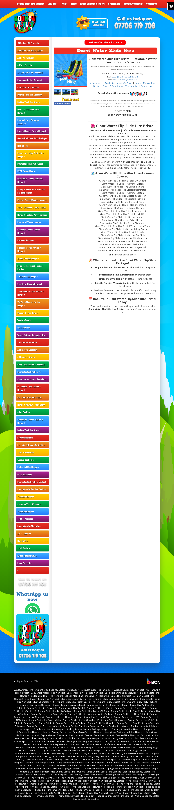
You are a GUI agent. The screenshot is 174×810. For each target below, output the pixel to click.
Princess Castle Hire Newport (87, 786)
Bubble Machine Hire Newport (49, 729)
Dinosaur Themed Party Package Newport (126, 750)
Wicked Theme (23, 327)
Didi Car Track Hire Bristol (28, 430)
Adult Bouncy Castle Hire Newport (62, 689)
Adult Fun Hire (23, 412)
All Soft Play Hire (24, 65)
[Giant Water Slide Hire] (70, 70)
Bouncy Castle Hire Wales (113, 720)
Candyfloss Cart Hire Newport (88, 732)
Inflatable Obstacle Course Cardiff (85, 765)
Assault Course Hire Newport (30, 72)
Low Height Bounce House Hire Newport (125, 774)
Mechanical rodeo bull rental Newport (29, 180)
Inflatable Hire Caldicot (55, 765)
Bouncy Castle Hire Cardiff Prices (131, 708)
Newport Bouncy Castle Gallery (31, 404)
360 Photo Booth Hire (27, 342)
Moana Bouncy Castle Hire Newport (79, 780)
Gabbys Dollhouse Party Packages (32, 138)
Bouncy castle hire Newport (30, 3)
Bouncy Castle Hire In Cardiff (124, 711)
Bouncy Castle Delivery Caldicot (69, 705)
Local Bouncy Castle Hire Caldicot (86, 774)
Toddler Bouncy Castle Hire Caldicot (114, 795)
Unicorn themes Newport (28, 312)
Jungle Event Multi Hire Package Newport (129, 768)
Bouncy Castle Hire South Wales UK (81, 720)
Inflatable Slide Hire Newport (30, 163)
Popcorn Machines (25, 437)
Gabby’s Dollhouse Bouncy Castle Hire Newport (80, 762)
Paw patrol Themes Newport (29, 222)
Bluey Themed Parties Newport (31, 364)
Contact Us (151, 3)
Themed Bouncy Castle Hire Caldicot (75, 795)
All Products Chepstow (27, 349)
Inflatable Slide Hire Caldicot (119, 765)
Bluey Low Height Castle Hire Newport (85, 701)
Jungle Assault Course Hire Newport (45, 768)
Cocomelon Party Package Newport (51, 744)
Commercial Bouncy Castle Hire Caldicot (47, 747)
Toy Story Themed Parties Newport (28, 304)
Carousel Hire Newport (127, 735)
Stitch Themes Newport (27, 276)
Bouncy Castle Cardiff (40, 705)
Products (52, 3)
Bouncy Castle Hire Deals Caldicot (54, 711)
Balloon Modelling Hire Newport (81, 695)
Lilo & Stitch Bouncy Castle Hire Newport (46, 774)
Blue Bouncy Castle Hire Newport (42, 698)
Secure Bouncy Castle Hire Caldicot (125, 789)
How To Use (22, 541)
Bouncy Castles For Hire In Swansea (81, 726)
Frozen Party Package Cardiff (39, 762)
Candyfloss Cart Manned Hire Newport (124, 732)
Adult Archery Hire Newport (28, 689)
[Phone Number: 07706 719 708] (134, 26)
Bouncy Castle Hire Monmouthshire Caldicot (90, 714)
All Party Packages (25, 57)
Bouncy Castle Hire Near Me (29, 371)
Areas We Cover (124, 83)
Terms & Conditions (133, 3)
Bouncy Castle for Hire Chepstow (103, 705)
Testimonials (131, 86)
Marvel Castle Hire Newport (60, 777)
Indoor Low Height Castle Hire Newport (30, 155)
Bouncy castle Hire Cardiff (71, 708)
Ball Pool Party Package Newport (121, 692)
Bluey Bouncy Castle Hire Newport (120, 698)
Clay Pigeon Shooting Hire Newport (84, 741)
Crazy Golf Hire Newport (82, 747)
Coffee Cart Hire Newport (118, 744)
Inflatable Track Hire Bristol (29, 397)
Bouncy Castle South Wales (101, 723)
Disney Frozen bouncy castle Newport (99, 753)
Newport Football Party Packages (32, 214)
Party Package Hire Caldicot (76, 783)
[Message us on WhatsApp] (32, 610)
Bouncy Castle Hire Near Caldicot (31, 481)
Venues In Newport (25, 496)
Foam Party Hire (24, 563)
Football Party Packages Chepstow (28, 122)
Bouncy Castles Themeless (29, 526)
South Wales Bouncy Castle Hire (126, 792)
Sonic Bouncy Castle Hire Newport (90, 792)
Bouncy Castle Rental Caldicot (39, 723)
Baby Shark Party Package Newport (85, 692)
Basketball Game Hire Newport (115, 695)
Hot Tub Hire (22, 145)
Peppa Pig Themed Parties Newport (28, 231)
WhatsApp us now (32, 597)
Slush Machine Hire (25, 452)
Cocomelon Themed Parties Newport (29, 388)
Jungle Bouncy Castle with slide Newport (85, 768)
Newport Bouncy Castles (111, 780)
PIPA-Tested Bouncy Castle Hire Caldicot (50, 786)
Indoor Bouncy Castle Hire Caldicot (131, 762)
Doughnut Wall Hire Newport (60, 756)
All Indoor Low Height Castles (30, 50)
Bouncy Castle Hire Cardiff (100, 708)
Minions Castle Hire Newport (44, 780)
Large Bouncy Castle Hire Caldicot (103, 771)
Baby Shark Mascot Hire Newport (48, 692)
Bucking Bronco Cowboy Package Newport (88, 729)
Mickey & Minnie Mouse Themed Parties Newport (31, 191)
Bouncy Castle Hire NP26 (126, 717)
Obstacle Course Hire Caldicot (45, 783)
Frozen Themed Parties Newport (31, 131)
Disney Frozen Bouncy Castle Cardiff (60, 753)
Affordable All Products (28, 43)
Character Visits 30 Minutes (29, 504)
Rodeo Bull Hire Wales (27, 555)
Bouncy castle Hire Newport (29, 79)
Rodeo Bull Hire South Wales (76, 789)
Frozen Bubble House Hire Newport (98, 759)
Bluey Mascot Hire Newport (121, 701)
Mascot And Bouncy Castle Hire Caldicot (96, 777)
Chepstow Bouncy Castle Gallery (31, 379)
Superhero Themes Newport (29, 284)
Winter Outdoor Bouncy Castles (31, 335)
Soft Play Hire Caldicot (60, 792)
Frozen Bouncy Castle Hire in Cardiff (131, 756)
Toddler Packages (25, 518)
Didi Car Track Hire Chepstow (29, 94)
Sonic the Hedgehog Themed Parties (29, 267)
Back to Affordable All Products (105, 42)
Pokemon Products (25, 240)
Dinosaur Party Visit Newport (45, 750)
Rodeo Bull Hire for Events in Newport (123, 786)
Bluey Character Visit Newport (48, 701)
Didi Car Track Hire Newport (29, 102)
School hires (114, 3)
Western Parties (24, 320)
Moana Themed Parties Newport (31, 207)
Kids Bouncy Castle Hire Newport (68, 771)
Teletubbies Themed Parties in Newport (30, 293)
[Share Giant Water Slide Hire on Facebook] (70, 103)
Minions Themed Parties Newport (32, 200)
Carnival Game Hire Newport (99, 735)
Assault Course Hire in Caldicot (97, 689)
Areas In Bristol (24, 533)
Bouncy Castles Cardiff (128, 723)
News (74, 3)
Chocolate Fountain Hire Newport (47, 741)
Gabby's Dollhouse (25, 459)
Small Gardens (23, 548)
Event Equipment (24, 474)
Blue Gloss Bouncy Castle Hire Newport (81, 698)
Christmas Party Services (28, 87)
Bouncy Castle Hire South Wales (44, 720)
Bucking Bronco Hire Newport (127, 729)
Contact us (146, 86)
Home (65, 3)
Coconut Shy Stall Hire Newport (87, 744)
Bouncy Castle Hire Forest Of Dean (91, 711)
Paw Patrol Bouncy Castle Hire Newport (112, 783)
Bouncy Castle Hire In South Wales (48, 714)
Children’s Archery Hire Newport (84, 738)
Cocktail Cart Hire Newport (117, 741)
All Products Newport (26, 357)
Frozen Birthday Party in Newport (94, 756)
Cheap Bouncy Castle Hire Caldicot (48, 738)
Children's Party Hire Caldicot (117, 738)
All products (96, 83)
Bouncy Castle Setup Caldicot (71, 723)
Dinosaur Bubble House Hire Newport (115, 747)
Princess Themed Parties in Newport (29, 249)
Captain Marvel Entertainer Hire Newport (62, 735)
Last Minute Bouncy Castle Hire (31, 445)
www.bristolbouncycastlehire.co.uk (125, 80)
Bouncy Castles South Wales (115, 726)
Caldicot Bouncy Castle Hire (57, 732)
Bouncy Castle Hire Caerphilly (42, 708)
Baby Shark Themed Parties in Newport (30, 421)
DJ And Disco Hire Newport (134, 753)
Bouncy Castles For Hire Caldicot (31, 489)
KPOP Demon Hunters (26, 171)
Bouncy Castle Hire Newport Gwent (94, 717)
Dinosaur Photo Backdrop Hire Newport (82, 750)
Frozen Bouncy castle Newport (63, 759)
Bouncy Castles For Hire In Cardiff (44, 726)
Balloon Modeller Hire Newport (47, 695)
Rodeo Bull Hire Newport (92, 3)
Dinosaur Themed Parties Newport (28, 111)
